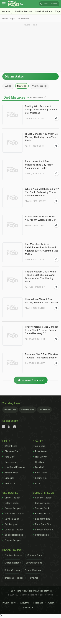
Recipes (6, 11)
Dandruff (39, 467)
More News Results (29, 380)
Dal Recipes (11, 524)
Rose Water (41, 451)
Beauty (38, 441)
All (8, 86)
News (21, 86)
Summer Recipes (44, 497)
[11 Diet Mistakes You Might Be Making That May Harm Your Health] (12, 142)
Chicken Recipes (13, 555)
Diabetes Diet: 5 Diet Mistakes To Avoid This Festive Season (41, 356)
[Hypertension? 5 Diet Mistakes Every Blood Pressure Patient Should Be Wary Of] (12, 335)
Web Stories (39, 86)
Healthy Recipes (23, 11)
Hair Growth (41, 456)
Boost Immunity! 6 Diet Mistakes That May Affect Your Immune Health (39, 164)
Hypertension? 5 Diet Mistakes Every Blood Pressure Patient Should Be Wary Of (41, 330)
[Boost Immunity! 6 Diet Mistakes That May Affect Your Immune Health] (12, 170)
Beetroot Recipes (14, 534)
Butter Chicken (12, 570)
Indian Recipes (12, 549)
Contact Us (28, 608)
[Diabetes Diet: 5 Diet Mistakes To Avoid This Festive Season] (12, 363)
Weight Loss (10, 409)
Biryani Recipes (34, 562)
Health (7, 441)
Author (51, 603)
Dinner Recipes (12, 497)
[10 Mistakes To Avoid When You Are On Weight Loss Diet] (12, 225)
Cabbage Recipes (14, 529)
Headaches (11, 483)
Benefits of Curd (43, 513)
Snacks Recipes (43, 11)
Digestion (9, 478)
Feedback (38, 603)
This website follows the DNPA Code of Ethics (30, 591)
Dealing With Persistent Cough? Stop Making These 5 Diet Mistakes (41, 109)
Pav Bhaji (33, 577)
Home (5, 18)
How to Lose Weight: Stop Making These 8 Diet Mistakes (41, 301)
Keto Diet (9, 456)
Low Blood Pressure (15, 467)
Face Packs (41, 472)
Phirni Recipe (42, 534)
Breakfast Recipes (14, 577)
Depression (11, 462)
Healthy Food (11, 472)
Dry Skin (39, 462)
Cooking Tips (27, 409)
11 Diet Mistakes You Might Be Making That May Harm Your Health (41, 137)
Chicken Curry (34, 555)
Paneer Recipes (13, 508)
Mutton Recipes (13, 562)
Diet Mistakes (23, 18)
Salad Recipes (12, 503)
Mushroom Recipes (15, 513)
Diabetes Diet (12, 451)
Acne (38, 483)
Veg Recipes (10, 492)
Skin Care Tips (42, 519)
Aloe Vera (40, 446)
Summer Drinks (43, 508)
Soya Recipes (12, 519)
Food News (44, 409)
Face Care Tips (43, 524)
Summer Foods (43, 503)
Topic (12, 18)
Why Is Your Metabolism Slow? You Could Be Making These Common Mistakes (42, 192)
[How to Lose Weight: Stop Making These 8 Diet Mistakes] (12, 308)
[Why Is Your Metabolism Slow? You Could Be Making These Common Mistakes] (12, 197)
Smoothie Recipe (44, 529)
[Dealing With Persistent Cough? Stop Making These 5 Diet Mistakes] (12, 115)
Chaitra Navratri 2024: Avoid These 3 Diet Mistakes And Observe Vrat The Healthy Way (40, 276)
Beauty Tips (41, 478)
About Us (24, 603)
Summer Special (43, 492)
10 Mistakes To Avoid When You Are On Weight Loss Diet (40, 218)
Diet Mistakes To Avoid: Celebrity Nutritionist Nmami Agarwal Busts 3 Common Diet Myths (41, 249)
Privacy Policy (9, 603)
